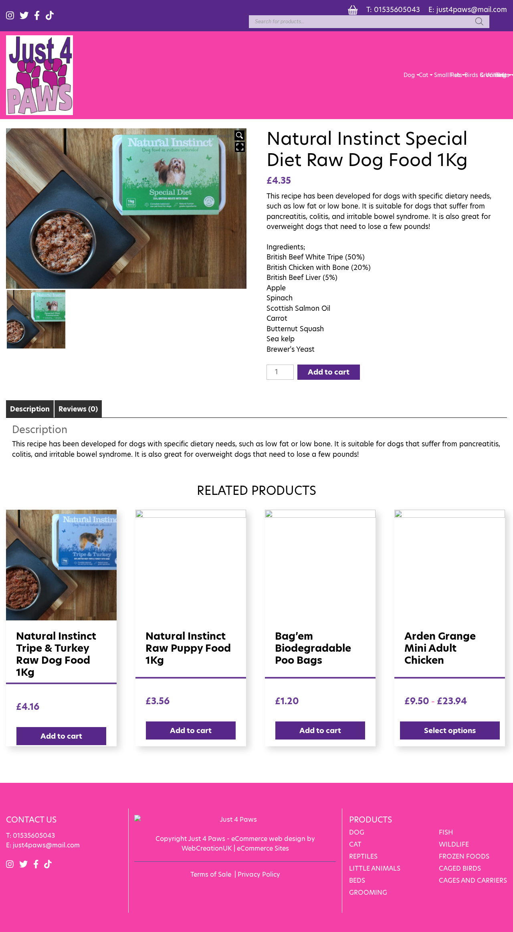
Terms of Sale (210, 874)
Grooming (485, 75)
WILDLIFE (454, 844)
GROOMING (368, 892)
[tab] (30, 408)
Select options (450, 730)
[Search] (479, 21)
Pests (500, 75)
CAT (355, 844)
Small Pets (439, 75)
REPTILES (363, 856)
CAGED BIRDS (460, 868)
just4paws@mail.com (471, 9)
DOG (356, 832)
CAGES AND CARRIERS (473, 880)
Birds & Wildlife (470, 75)
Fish (454, 75)
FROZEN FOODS (464, 856)
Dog (409, 75)
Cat (423, 75)
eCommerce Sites (263, 848)
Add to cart (328, 372)
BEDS (357, 880)
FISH (446, 832)
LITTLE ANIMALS (374, 868)
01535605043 (397, 9)
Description (30, 409)
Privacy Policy (259, 874)
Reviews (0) (78, 409)
